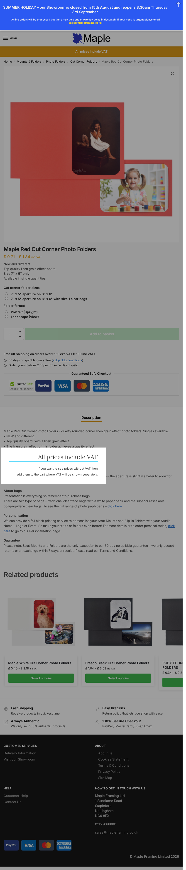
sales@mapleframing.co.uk (85, 22)
